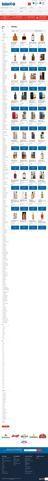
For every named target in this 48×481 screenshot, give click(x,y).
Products (41, 21)
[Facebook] (37, 458)
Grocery (2, 11)
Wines (40, 11)
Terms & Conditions (16, 460)
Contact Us (15, 462)
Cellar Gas (31, 7)
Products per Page (38, 30)
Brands (14, 464)
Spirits (30, 11)
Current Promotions (13, 14)
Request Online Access (16, 463)
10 (30, 230)
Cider (40, 7)
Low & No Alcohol (3, 14)
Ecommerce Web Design (6, 479)
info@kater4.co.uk (43, 0)
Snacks (11, 11)
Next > (45, 230)
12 (31, 230)
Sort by (13, 30)
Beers (11, 7)
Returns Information (16, 459)
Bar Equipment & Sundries (5, 7)
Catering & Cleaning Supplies (23, 8)
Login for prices (15, 50)
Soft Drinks (21, 11)
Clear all (8, 26)
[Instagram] (38, 458)
